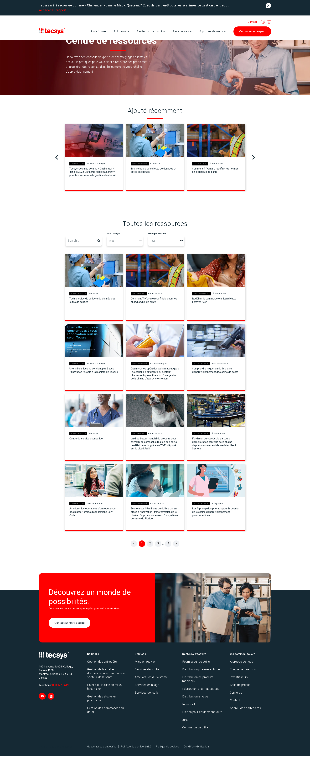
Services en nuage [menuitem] (147, 684)
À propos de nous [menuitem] (241, 661)
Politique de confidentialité (136, 746)
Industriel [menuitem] (188, 704)
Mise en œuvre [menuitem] (145, 661)
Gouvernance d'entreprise (101, 746)
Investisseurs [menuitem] (239, 677)
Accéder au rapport (52, 10)
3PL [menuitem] (185, 719)
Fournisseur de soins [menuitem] (196, 661)
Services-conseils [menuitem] (147, 692)
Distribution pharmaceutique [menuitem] (201, 669)
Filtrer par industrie (157, 234)
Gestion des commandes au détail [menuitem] (105, 710)
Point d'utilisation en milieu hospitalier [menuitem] (105, 686)
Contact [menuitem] (235, 700)
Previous (56, 157)
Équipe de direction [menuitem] (243, 669)
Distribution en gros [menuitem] (195, 696)
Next (253, 157)
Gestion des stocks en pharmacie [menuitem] (102, 698)
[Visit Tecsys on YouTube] (42, 696)
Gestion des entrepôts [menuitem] (102, 661)
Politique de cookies (167, 746)
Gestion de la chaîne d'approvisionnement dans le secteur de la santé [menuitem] (106, 673)
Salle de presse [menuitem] (240, 684)
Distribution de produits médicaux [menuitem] (197, 679)
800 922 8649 (60, 685)
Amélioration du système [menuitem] (151, 677)
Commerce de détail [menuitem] (195, 727)
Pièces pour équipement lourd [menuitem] (202, 712)
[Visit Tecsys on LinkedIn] (51, 696)
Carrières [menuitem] (236, 692)
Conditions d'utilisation (196, 746)
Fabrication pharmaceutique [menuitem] (200, 688)
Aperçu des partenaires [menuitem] (245, 708)
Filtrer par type (113, 234)
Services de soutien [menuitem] (148, 669)
